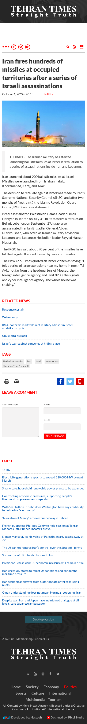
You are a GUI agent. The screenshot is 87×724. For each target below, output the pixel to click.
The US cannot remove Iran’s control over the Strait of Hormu (42, 547)
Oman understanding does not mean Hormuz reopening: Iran (42, 592)
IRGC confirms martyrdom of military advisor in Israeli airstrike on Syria (37, 326)
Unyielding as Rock (14, 335)
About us (8, 639)
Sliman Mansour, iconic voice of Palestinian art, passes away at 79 (42, 538)
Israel (38, 361)
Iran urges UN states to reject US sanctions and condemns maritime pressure (39, 572)
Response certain (13, 309)
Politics (48, 94)
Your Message (10, 404)
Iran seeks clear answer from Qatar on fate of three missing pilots (40, 583)
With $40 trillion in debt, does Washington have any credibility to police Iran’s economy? (43, 508)
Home (16, 686)
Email (47, 420)
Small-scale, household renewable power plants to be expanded (43, 488)
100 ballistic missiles (13, 361)
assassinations (51, 361)
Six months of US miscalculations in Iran (28, 555)
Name (47, 404)
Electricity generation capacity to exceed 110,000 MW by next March (42, 478)
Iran (29, 361)
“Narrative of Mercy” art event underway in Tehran (35, 518)
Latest (7, 461)
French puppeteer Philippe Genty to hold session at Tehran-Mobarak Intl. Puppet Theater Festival (41, 527)
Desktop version (43, 619)
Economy (51, 686)
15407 (6, 469)
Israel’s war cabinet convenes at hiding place (31, 343)
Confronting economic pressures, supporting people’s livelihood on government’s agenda (37, 497)
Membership (24, 639)
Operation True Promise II (16, 366)
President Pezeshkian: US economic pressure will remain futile (43, 563)
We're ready (10, 317)
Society (32, 686)
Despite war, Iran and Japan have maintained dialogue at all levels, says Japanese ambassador (40, 601)
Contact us (42, 639)
